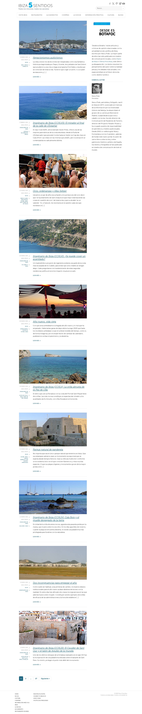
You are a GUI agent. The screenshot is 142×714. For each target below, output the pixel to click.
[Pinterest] (116, 3)
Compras (65, 15)
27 (36, 679)
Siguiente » (45, 679)
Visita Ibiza (23, 15)
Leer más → (37, 77)
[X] (113, 3)
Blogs (120, 15)
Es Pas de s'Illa (23, 395)
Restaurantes (36, 15)
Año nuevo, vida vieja (44, 321)
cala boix (22, 526)
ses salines (25, 460)
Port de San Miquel (25, 397)
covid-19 (25, 330)
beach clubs (24, 198)
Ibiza (16, 705)
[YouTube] (123, 3)
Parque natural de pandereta (48, 449)
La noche (77, 15)
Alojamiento (19, 709)
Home (16, 694)
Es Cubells (25, 264)
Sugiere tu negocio (39, 696)
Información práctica (94, 15)
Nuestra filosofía (39, 694)
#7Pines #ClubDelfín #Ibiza (24, 133)
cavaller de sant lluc (24, 657)
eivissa (22, 201)
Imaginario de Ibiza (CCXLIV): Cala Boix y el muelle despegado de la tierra (56, 519)
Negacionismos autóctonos (48, 57)
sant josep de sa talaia (24, 203)
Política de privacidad (40, 700)
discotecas (24, 199)
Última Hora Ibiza (105, 62)
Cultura (111, 15)
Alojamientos (52, 15)
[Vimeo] (120, 3)
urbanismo (25, 462)
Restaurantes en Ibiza (22, 711)
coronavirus (24, 329)
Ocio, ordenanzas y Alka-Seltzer (50, 191)
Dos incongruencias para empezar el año (55, 583)
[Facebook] (109, 3)
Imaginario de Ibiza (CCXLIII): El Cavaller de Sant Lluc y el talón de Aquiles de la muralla (58, 649)
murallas (25, 659)
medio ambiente (25, 65)
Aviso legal (37, 698)
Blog (26, 62)
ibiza (22, 65)
